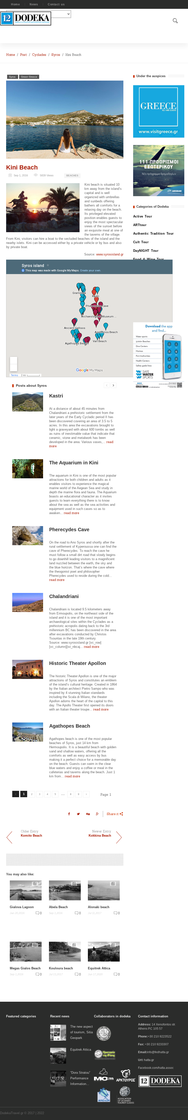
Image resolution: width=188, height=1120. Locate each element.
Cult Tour (141, 242)
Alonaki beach (98, 907)
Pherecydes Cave (69, 529)
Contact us (56, 4)
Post (23, 55)
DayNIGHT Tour (146, 251)
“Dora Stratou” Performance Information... (80, 1078)
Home (15, 4)
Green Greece (29, 76)
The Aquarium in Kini (73, 462)
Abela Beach (58, 907)
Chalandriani (64, 596)
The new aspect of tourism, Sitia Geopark (81, 1032)
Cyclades (39, 55)
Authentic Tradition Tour (153, 233)
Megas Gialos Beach (25, 968)
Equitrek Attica (99, 968)
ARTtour (140, 225)
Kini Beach (22, 167)
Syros (55, 55)
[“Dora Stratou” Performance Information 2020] (58, 1078)
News (34, 4)
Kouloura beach (61, 968)
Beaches (72, 175)
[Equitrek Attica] (58, 1055)
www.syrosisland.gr (109, 254)
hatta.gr (149, 1060)
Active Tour (142, 216)
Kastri (56, 395)
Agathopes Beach (69, 726)
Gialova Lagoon (22, 907)
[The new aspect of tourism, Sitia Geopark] (58, 1032)
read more (71, 513)
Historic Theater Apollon (77, 663)
